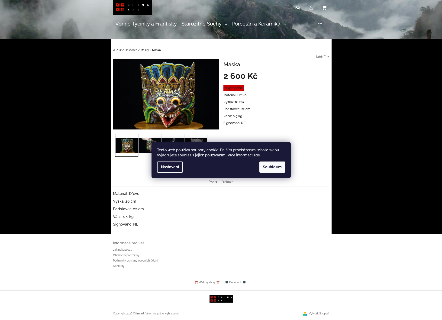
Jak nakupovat (122, 249)
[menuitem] (146, 24)
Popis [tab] (213, 182)
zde (257, 155)
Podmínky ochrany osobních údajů (135, 260)
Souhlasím (272, 167)
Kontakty (119, 266)
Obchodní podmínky (126, 255)
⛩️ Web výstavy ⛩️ (207, 282)
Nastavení (170, 167)
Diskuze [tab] (227, 182)
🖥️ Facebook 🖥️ (235, 282)
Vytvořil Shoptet (319, 313)
